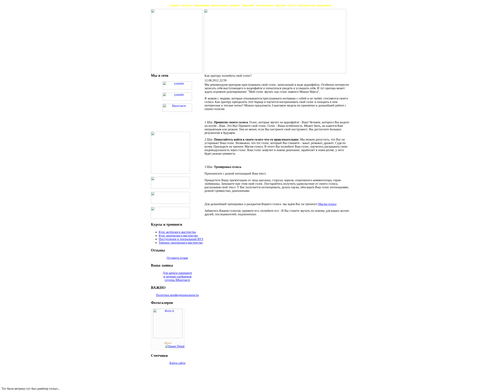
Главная (174, 5)
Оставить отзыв (177, 258)
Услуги (292, 5)
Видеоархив (324, 5)
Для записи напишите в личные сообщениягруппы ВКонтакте (177, 276)
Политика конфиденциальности (177, 295)
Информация (201, 5)
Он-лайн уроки (264, 5)
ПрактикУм (248, 5)
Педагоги (186, 5)
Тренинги (234, 5)
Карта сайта (177, 363)
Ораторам (281, 5)
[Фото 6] (167, 337)
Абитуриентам (306, 5)
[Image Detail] (174, 346)
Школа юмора (219, 5)
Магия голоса (327, 204)
